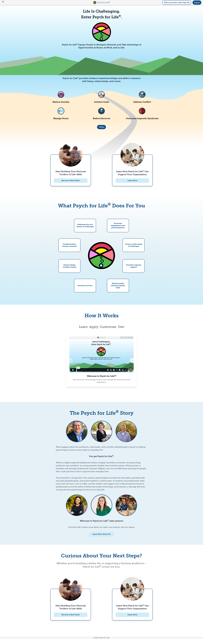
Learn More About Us (101, 534)
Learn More (132, 180)
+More (101, 127)
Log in (197, 2)
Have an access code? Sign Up (176, 2)
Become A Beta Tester (71, 180)
